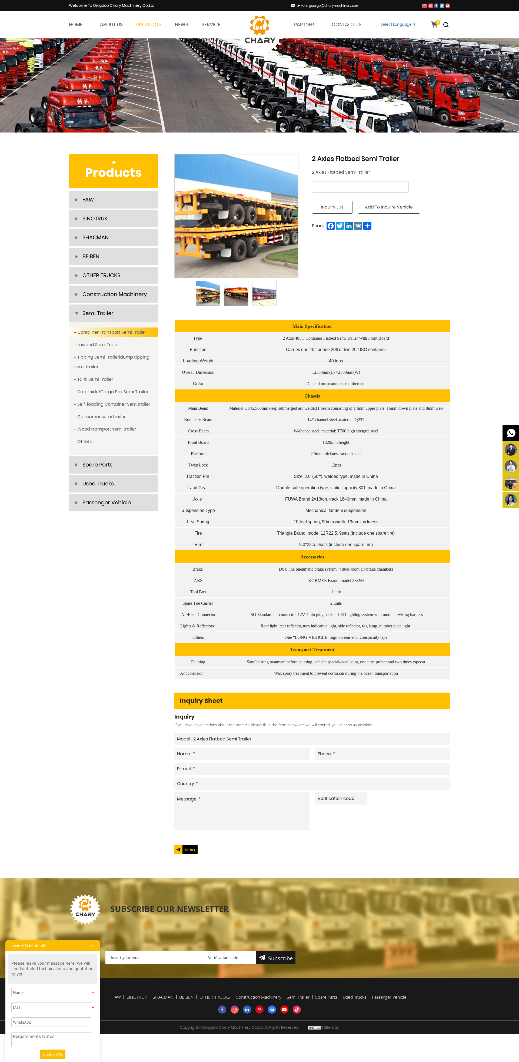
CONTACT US (346, 24)
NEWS (181, 24)
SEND (190, 850)
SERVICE (211, 24)
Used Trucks (98, 483)
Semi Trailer (98, 313)
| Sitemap (330, 1027)
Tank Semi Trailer (95, 379)
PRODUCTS (148, 24)
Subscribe (280, 958)
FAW (88, 199)
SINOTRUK (95, 218)
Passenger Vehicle (106, 502)
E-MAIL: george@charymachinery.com (328, 5)
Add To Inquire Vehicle (389, 207)
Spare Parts (97, 464)
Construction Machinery (114, 294)
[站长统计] (314, 1027)
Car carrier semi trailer (101, 416)
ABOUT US (111, 24)
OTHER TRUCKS (101, 275)
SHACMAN (95, 237)
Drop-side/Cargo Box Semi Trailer (112, 392)
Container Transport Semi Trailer (111, 332)
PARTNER (304, 24)
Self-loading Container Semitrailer (113, 404)
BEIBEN (90, 256)
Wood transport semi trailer (106, 429)
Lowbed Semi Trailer (98, 345)
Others (84, 441)
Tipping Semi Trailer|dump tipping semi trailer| (111, 362)
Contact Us (53, 1054)
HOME (75, 24)
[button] (52, 945)
